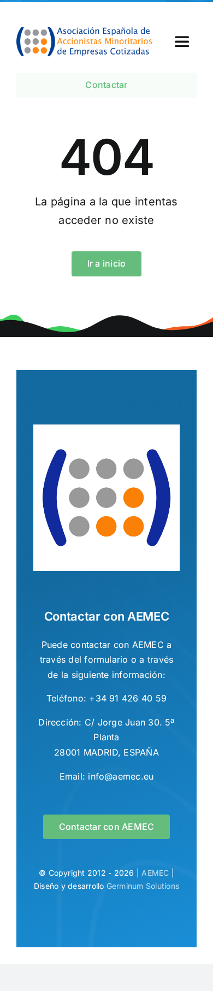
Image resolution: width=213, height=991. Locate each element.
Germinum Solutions (142, 885)
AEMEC (155, 872)
